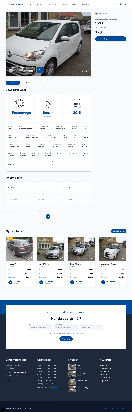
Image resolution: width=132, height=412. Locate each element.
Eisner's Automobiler (101, 19)
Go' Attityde (123, 408)
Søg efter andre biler (110, 39)
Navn (30, 324)
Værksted (64, 4)
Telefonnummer (59, 324)
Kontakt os (85, 4)
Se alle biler (117, 231)
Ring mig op (66, 339)
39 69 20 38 (55, 312)
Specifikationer (13, 83)
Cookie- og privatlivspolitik (110, 408)
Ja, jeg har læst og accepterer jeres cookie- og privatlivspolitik (67, 333)
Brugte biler (39, 4)
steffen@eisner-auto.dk (75, 312)
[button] (82, 71)
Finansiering (52, 4)
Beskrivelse (27, 83)
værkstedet (53, 387)
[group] (48, 44)
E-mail (81, 324)
